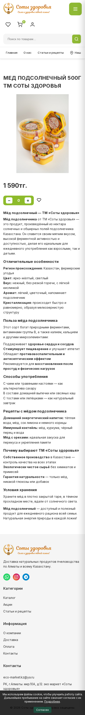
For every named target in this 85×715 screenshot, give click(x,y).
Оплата (8, 646)
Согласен (42, 709)
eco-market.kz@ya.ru (18, 677)
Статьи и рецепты (51, 52)
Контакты (10, 653)
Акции (7, 604)
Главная (11, 52)
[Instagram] (16, 576)
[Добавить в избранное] (39, 200)
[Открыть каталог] (75, 9)
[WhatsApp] (6, 576)
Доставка (10, 640)
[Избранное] (8, 24)
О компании (12, 633)
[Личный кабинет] (32, 24)
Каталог (9, 598)
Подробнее (52, 701)
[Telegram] (25, 576)
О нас (28, 52)
